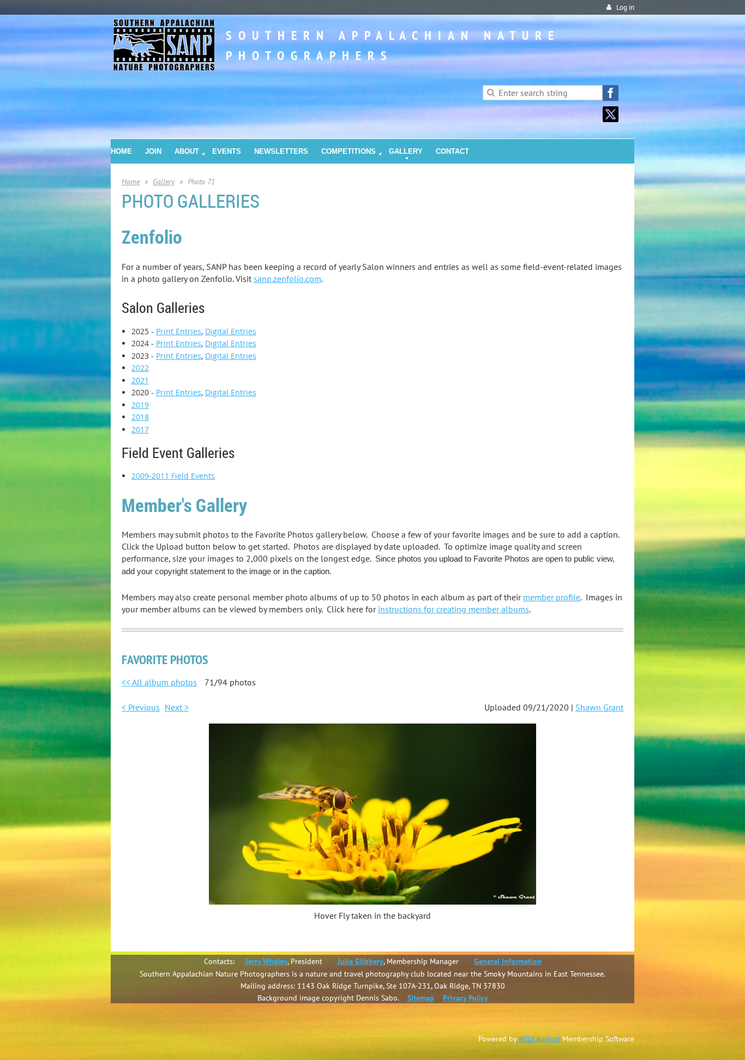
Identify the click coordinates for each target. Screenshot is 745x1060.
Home (131, 181)
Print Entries (178, 331)
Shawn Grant (599, 707)
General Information (508, 961)
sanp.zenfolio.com (287, 278)
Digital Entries (230, 331)
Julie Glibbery (360, 961)
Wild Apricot (539, 1039)
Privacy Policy (465, 998)
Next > (177, 707)
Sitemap (420, 998)
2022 (140, 368)
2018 (140, 417)
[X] (610, 114)
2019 (140, 405)
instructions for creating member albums (453, 609)
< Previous (141, 707)
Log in (625, 7)
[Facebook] (610, 93)
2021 (140, 380)
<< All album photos (159, 682)
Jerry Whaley (266, 961)
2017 (140, 429)
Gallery (164, 181)
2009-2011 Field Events (173, 476)
